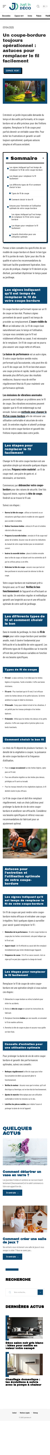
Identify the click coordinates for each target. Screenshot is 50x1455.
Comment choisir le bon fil (22, 199)
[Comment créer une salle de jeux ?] (25, 1219)
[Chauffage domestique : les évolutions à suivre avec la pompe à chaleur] (25, 1364)
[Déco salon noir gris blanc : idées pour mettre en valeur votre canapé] (25, 1328)
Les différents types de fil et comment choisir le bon (25, 185)
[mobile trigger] (5, 6)
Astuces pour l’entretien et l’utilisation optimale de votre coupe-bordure (25, 206)
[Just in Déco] (20, 6)
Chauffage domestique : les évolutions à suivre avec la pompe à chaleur (23, 1382)
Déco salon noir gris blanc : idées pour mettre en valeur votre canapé (24, 1345)
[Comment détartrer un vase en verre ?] (25, 1151)
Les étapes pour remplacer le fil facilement (22, 177)
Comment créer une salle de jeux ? (24, 1240)
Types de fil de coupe (20, 193)
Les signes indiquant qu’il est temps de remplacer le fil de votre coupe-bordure (26, 168)
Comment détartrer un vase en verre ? (22, 1173)
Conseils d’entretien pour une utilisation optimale (24, 235)
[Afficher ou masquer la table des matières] (40, 158)
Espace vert (12, 70)
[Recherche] (38, 6)
